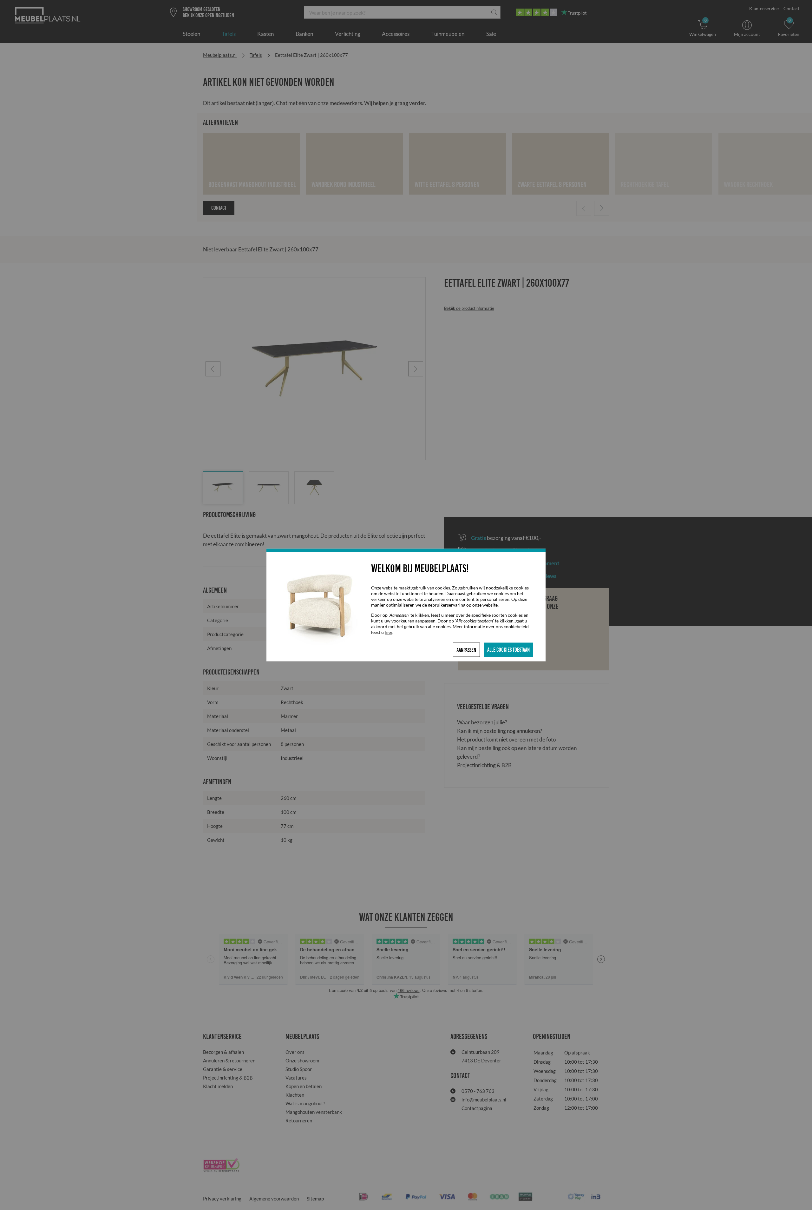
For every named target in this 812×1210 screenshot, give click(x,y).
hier (388, 632)
